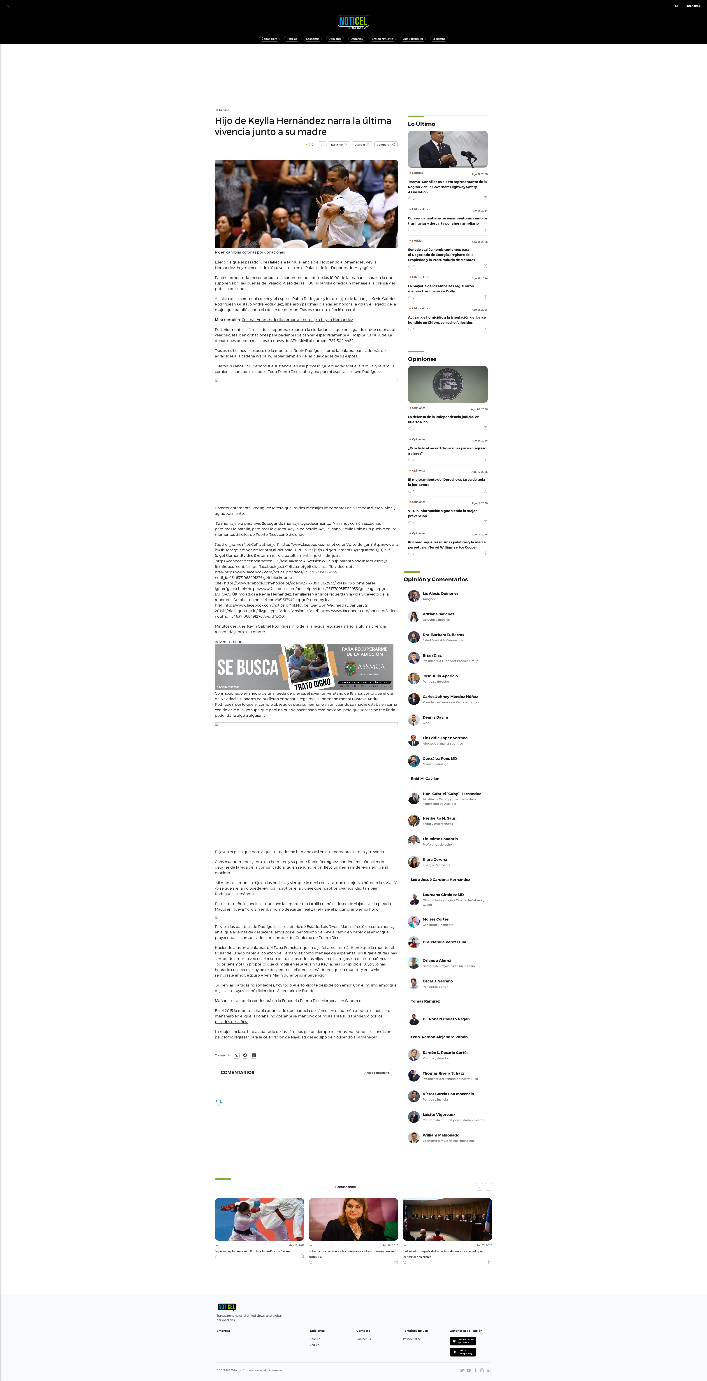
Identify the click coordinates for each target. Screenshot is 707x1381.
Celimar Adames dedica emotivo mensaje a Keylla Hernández (297, 319)
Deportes (357, 38)
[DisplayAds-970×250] (306, 667)
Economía (312, 38)
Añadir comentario (377, 1072)
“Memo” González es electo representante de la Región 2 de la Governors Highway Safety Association (447, 187)
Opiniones (335, 38)
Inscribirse (693, 6)
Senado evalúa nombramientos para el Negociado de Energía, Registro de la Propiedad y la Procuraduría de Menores (441, 254)
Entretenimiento (382, 38)
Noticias (291, 38)
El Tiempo (439, 38)
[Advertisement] (353, 71)
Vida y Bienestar (412, 38)
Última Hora (269, 38)
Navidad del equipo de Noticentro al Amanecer (334, 1037)
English (314, 1344)
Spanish (315, 1338)
